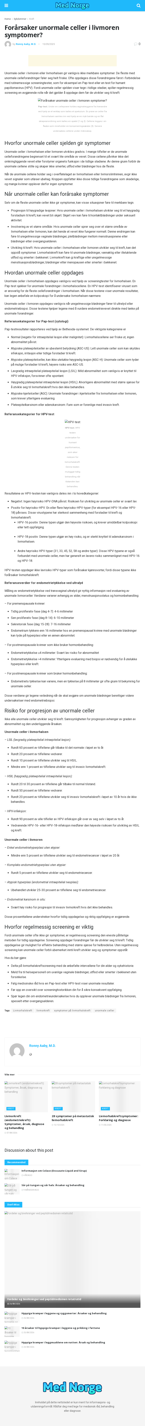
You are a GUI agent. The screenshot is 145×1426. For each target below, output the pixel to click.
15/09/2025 (48, 44)
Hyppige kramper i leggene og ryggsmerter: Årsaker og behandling (64, 1313)
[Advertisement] (72, 60)
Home (8, 19)
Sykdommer (20, 19)
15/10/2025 (58, 1125)
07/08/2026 (11, 1133)
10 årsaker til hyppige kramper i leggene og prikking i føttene (61, 1328)
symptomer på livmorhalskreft (72, 1010)
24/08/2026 (28, 1347)
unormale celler (104, 1010)
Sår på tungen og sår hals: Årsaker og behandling (53, 1185)
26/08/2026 (14, 1304)
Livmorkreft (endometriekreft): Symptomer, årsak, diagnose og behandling (24, 1122)
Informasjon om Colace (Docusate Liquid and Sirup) (54, 1170)
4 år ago (27, 1175)
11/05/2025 (106, 1125)
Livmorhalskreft (22, 1010)
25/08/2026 (28, 1318)
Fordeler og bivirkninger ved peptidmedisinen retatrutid (44, 1299)
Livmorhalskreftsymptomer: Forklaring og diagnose (118, 1118)
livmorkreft (43, 1010)
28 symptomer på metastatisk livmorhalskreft (73, 1118)
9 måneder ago (31, 1190)
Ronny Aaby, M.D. (26, 44)
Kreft (31, 19)
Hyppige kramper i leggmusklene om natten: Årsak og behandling (63, 1342)
